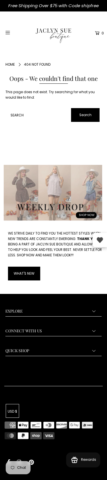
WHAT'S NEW (24, 273)
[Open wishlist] (100, 240)
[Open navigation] (14, 32)
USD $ (12, 411)
